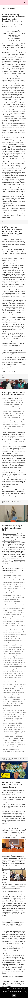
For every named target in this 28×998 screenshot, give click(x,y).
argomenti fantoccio (19, 441)
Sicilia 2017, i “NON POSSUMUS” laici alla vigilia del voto (12, 784)
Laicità (19, 376)
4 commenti (9, 759)
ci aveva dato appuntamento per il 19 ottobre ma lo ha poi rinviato (14, 830)
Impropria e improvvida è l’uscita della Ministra (13, 393)
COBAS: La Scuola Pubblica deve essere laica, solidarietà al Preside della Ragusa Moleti (12, 231)
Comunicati (15, 376)
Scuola (3, 377)
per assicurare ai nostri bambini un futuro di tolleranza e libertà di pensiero (13, 561)
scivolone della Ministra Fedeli (14, 398)
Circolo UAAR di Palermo (9, 533)
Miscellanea (15, 222)
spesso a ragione (20, 551)
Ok (14, 995)
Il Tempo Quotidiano (18, 568)
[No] (26, 992)
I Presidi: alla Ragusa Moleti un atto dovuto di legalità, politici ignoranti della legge (13, 17)
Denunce (20, 758)
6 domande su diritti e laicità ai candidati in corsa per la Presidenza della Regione (13, 806)
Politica (22, 376)
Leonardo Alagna (15, 971)
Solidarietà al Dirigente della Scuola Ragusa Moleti (13, 527)
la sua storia (19, 896)
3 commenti (5, 502)
